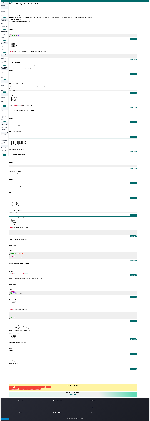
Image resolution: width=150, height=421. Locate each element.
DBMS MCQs (2, 37)
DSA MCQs (2, 23)
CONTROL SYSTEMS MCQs (3, 117)
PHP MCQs (2, 49)
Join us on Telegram (4, 419)
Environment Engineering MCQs (4, 114)
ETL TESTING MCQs (3, 58)
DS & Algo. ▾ (7, 0)
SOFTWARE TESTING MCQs (3, 62)
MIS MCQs (20, 406)
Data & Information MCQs (30, 389)
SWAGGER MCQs (3, 153)
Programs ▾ (16, 0)
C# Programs (57, 408)
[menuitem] (4, 0)
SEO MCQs (2, 72)
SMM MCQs (2, 75)
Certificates (57, 414)
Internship (56, 413)
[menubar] (20, 0)
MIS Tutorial (93, 406)
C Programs (57, 402)
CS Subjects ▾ (33, 0)
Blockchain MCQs (20, 403)
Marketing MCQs (3, 134)
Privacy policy (20, 415)
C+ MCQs (20, 408)
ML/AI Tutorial (93, 405)
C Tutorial (93, 402)
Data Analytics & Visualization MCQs (20, 405)
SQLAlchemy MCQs (3, 150)
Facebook (93, 414)
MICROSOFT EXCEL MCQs (4, 127)
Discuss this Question (133, 38)
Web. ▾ (14, 0)
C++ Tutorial (93, 403)
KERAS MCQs (3, 104)
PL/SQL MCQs (3, 34)
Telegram (93, 413)
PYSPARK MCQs (3, 102)
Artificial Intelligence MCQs (14, 389)
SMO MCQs (2, 73)
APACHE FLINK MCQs (4, 151)
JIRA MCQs (2, 57)
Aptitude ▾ (20, 0)
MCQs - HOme (3, 5)
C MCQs (24, 387)
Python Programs (56, 404)
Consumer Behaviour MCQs (4, 141)
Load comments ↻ (73, 394)
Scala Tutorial (93, 408)
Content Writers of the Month (56, 415)
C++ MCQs (20, 387)
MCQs (12, 2)
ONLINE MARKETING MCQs (4, 77)
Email (93, 416)
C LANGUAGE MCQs (3, 46)
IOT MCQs (2, 101)
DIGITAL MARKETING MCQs (4, 70)
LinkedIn (93, 415)
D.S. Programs (57, 406)
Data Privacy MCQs (22, 389)
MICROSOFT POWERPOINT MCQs (3, 129)
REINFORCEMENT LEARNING (3, 99)
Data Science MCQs (38, 389)
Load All (4, 17)
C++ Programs (57, 403)
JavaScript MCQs (3, 9)
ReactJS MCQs (3, 12)
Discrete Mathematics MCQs (4, 112)
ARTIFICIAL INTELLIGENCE (3, 97)
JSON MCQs (2, 15)
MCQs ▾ (30, 0)
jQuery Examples (56, 410)
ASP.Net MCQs (48, 387)
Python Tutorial (93, 404)
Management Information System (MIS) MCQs (4, 138)
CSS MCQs (34, 387)
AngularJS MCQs (3, 14)
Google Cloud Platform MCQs (4, 88)
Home (4, 0)
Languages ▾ (11, 0)
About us (20, 413)
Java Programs (57, 405)
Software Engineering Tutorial (93, 407)
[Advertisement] (15, 10)
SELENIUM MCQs (3, 63)
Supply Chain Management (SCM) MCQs (3, 143)
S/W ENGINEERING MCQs (4, 24)
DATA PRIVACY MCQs (4, 147)
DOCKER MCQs (3, 90)
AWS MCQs (2, 85)
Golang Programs (56, 407)
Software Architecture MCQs (4, 119)
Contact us (20, 414)
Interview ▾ (23, 0)
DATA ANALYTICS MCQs (4, 26)
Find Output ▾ (27, 0)
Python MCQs (12, 387)
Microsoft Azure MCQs (4, 86)
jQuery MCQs (3, 11)
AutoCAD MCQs (3, 110)
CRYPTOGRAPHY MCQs (4, 27)
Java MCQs (16, 387)
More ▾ (37, 0)
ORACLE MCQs (3, 38)
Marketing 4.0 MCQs (4, 135)
